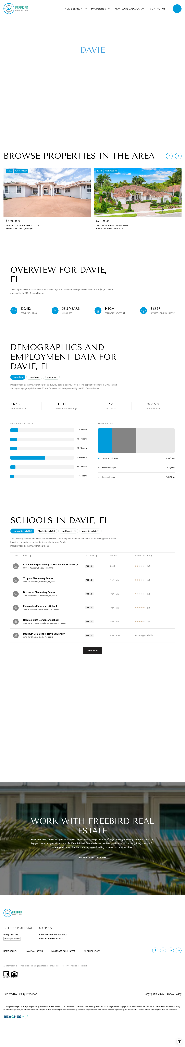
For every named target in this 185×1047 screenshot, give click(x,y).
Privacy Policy (174, 993)
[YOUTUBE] (179, 950)
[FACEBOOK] (155, 950)
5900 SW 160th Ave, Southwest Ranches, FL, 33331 (44, 623)
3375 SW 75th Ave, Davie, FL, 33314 (38, 637)
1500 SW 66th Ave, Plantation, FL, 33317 (39, 582)
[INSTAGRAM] (163, 950)
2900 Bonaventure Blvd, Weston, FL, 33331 (41, 610)
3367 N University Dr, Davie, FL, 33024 (38, 568)
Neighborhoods (92, 951)
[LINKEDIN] (171, 950)
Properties (98, 8)
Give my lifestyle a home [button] (92, 857)
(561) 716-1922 (11, 934)
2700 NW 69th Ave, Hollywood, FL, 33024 (40, 596)
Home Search (73, 8)
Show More (92, 651)
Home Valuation (34, 951)
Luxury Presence (27, 993)
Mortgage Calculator (129, 8)
